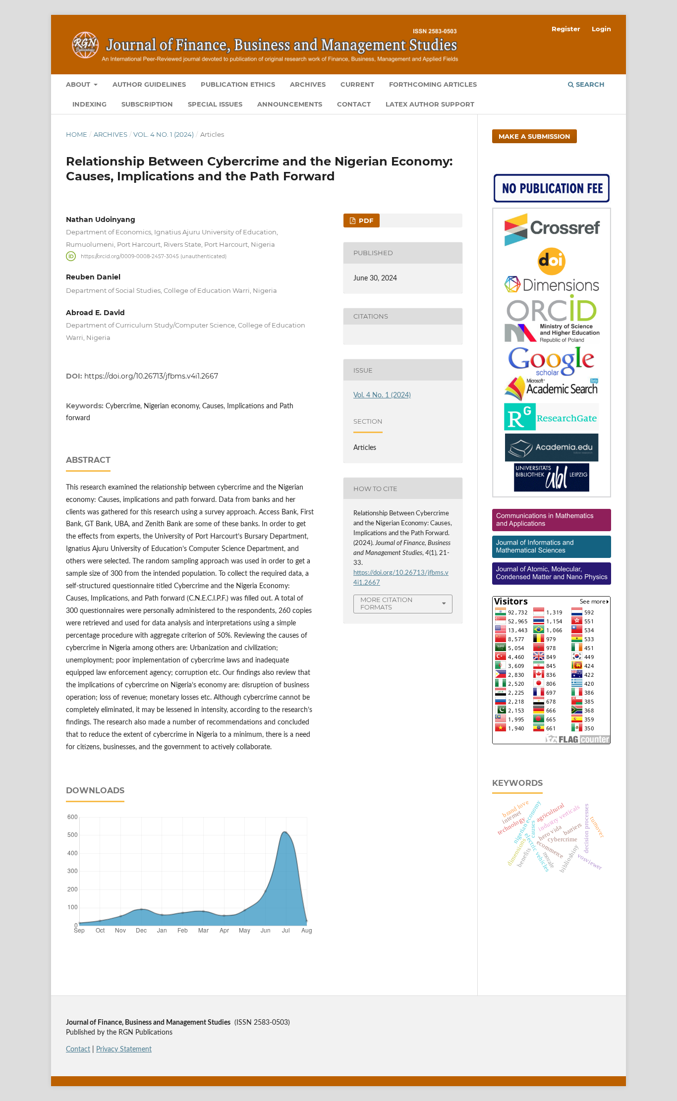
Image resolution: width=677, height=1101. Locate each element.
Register (566, 29)
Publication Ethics (238, 84)
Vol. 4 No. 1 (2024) (163, 134)
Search (589, 84)
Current (357, 84)
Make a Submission (534, 136)
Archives (308, 84)
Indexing (89, 104)
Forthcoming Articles (433, 84)
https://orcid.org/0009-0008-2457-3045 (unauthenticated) (153, 256)
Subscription (147, 104)
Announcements (289, 104)
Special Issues (215, 104)
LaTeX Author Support (430, 104)
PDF (365, 220)
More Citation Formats (386, 603)
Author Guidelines (149, 84)
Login (601, 29)
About (79, 84)
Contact (354, 104)
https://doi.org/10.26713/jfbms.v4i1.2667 (151, 376)
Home (76, 134)
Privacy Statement (124, 1049)
